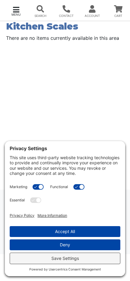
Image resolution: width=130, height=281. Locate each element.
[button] (16, 10)
